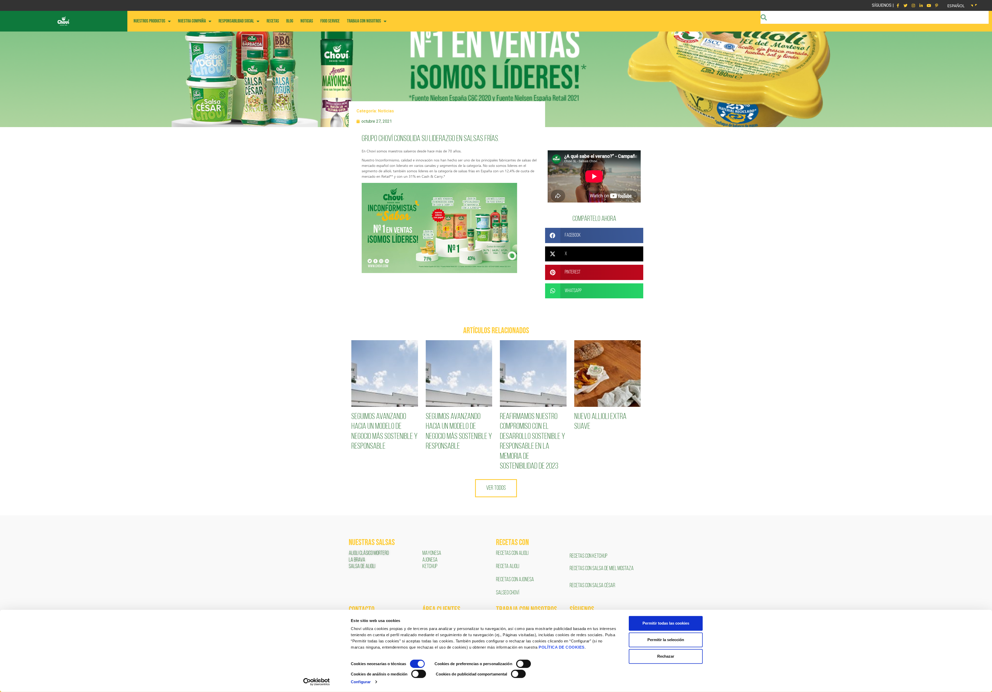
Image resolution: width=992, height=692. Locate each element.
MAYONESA (431, 553)
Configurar (361, 682)
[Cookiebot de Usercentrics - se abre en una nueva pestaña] (316, 682)
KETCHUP (429, 567)
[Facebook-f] (898, 5)
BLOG (289, 21)
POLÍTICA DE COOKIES (562, 647)
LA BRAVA (357, 560)
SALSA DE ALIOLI (362, 567)
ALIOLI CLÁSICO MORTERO (369, 553)
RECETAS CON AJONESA (515, 580)
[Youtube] (929, 5)
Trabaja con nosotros (364, 21)
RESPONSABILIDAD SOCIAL (236, 21)
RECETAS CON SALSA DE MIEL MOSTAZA (602, 569)
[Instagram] (913, 5)
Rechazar (665, 656)
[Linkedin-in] (921, 5)
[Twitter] (905, 5)
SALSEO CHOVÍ (507, 593)
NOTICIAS (306, 21)
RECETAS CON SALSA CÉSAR (592, 586)
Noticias (386, 110)
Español (956, 5)
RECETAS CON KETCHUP (588, 556)
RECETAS (273, 21)
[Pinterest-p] (936, 5)
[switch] (523, 664)
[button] (594, 235)
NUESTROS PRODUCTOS (149, 21)
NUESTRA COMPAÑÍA (192, 21)
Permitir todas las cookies (665, 623)
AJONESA (430, 560)
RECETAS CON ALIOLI (512, 553)
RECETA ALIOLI (508, 567)
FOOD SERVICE (330, 21)
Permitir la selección (665, 639)
